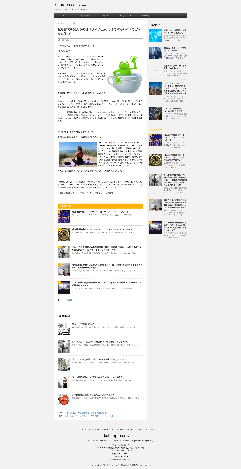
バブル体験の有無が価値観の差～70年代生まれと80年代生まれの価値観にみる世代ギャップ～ (175, 226)
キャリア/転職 (85, 16)
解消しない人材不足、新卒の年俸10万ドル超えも (175, 31)
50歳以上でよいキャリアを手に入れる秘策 (175, 49)
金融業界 (105, 16)
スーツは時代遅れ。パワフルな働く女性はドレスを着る (97, 377)
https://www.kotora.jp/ (120, 454)
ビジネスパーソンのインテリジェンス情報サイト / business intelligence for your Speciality (120, 441)
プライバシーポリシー (120, 456)
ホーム (65, 16)
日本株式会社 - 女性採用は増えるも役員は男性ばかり (87, 413)
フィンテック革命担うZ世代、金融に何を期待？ (175, 109)
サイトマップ (155, 429)
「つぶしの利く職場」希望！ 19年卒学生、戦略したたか (98, 359)
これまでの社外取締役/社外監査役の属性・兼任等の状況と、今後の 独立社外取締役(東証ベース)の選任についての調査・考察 (175, 180)
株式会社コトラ (124, 445)
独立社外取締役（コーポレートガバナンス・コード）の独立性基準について (106, 229)
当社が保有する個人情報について (120, 459)
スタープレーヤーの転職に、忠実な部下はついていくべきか (90, 416)
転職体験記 (145, 16)
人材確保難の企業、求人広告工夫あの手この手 (93, 395)
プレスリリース (142, 429)
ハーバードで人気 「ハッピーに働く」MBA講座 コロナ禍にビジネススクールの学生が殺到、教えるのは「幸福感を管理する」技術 (175, 88)
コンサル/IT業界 (125, 16)
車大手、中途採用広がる (83, 324)
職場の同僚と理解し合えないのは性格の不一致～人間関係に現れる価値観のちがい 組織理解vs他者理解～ (175, 204)
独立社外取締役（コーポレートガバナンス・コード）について (100, 211)
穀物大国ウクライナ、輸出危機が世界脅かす (175, 66)
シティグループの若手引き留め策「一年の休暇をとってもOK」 (100, 341)
